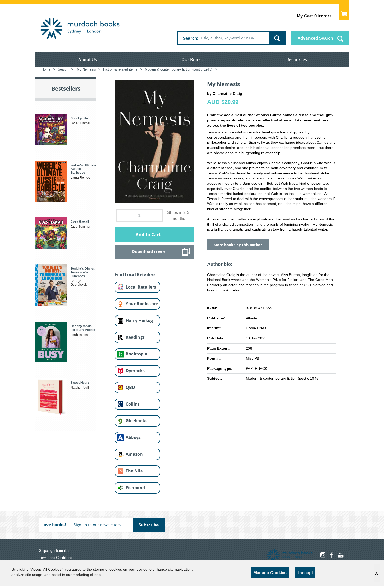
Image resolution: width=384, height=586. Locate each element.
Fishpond (135, 487)
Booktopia (136, 354)
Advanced (315, 38)
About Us (87, 59)
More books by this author (238, 244)
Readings (135, 337)
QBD (130, 387)
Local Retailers (141, 287)
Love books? (54, 525)
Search (190, 38)
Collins (133, 404)
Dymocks (135, 370)
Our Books (192, 59)
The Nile (134, 471)
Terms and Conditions (55, 558)
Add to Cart (148, 234)
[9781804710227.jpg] (154, 141)
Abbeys (133, 437)
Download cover (148, 251)
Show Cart (344, 12)
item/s (314, 16)
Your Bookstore (142, 304)
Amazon (134, 454)
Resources (296, 59)
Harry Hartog (139, 320)
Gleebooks (136, 421)
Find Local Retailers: (136, 274)
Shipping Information (54, 551)
